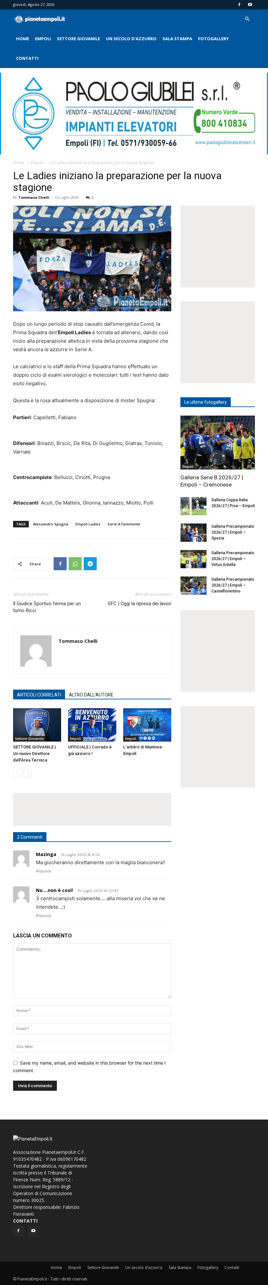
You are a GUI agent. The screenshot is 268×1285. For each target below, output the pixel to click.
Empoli (43, 39)
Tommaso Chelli (33, 197)
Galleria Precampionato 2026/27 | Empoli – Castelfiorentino (232, 585)
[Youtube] (250, 4)
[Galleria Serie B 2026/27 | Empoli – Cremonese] (217, 443)
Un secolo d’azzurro (131, 39)
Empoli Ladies (87, 524)
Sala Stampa (177, 39)
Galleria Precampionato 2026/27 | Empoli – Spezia (232, 532)
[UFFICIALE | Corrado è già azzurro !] (92, 724)
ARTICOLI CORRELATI (39, 694)
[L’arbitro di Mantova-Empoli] (147, 724)
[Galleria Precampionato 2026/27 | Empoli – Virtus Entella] (193, 559)
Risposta (43, 871)
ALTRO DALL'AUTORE (91, 694)
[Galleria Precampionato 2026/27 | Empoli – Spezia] (193, 532)
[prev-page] (17, 773)
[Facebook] (239, 4)
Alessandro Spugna (50, 524)
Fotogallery (213, 39)
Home (22, 39)
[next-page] (28, 773)
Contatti (27, 58)
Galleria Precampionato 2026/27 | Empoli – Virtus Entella (232, 559)
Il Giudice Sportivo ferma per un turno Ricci (47, 607)
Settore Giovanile (78, 39)
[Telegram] (90, 563)
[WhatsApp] (75, 563)
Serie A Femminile (124, 524)
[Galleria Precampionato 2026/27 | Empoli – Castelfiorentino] (193, 585)
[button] (247, 19)
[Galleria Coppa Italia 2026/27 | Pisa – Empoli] (193, 506)
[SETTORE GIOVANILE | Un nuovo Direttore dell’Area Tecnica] (37, 724)
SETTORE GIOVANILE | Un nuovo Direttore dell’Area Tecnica (34, 753)
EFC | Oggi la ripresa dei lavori (139, 604)
